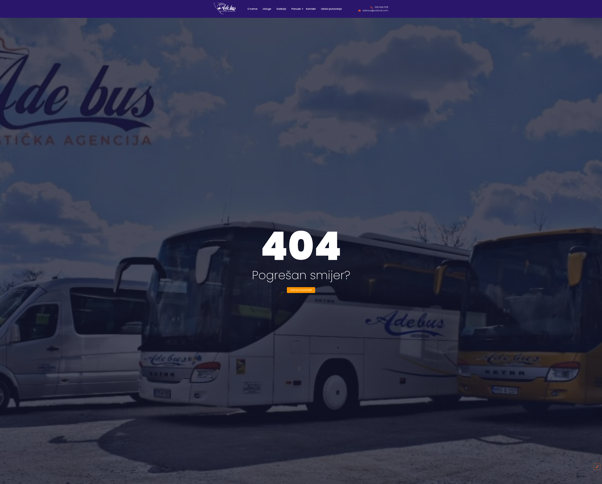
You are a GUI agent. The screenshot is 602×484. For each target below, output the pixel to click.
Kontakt (311, 9)
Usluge (267, 9)
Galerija (281, 9)
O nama (252, 9)
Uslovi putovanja (331, 9)
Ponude (296, 9)
